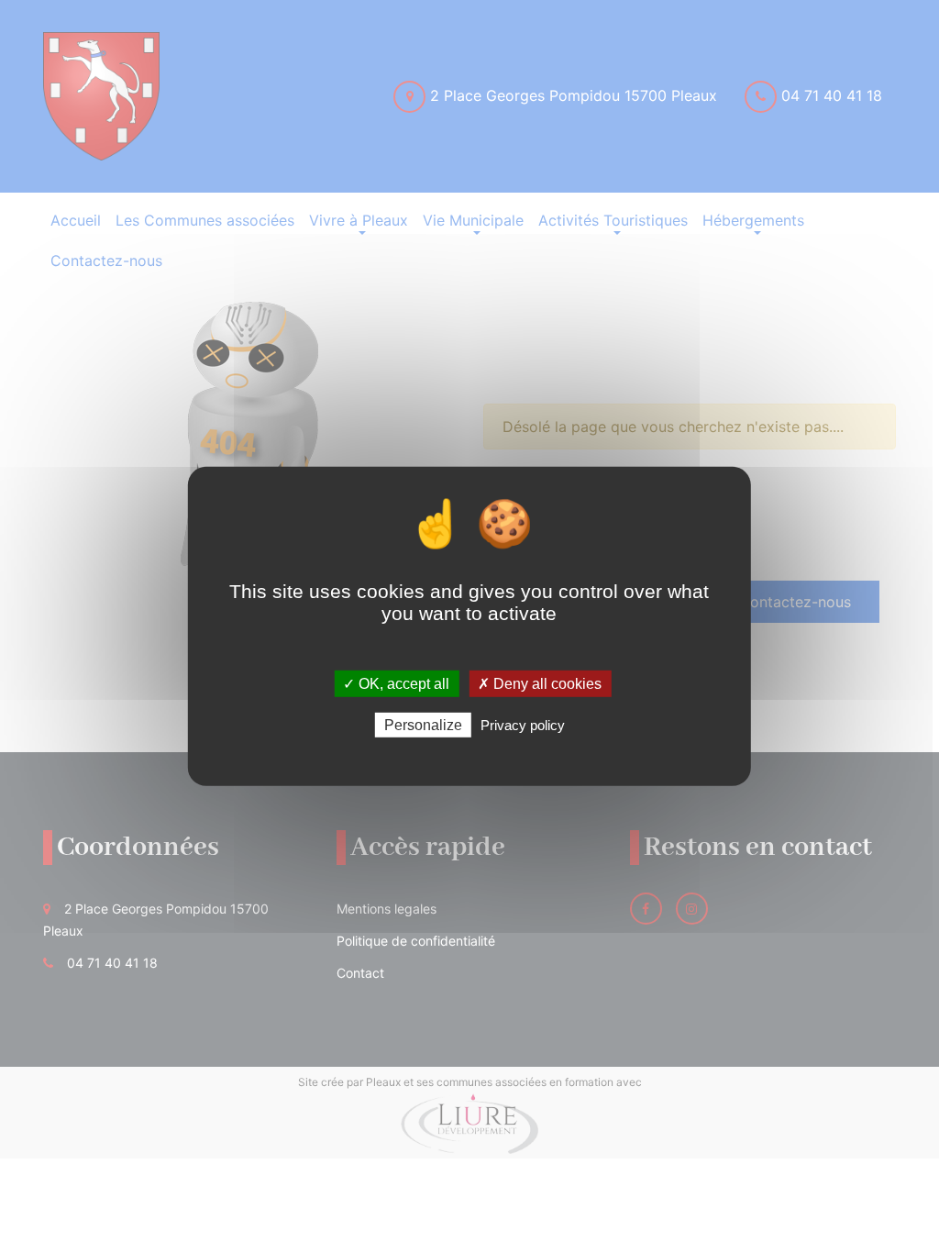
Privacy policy (523, 725)
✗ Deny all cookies (540, 684)
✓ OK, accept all (396, 684)
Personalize (423, 725)
